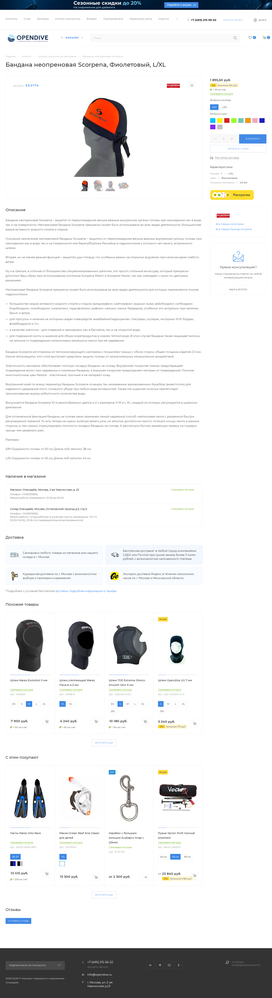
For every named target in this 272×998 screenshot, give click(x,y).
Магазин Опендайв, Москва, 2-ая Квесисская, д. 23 (44, 489)
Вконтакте (150, 965)
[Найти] (235, 38)
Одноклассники (179, 965)
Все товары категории (230, 223)
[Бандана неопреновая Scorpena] (104, 135)
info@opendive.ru (99, 974)
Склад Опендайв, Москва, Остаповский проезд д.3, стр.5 (48, 509)
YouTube (169, 965)
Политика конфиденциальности (246, 964)
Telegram (160, 965)
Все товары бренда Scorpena (234, 229)
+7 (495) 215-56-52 (203, 20)
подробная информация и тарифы (93, 591)
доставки (62, 591)
